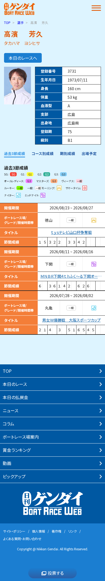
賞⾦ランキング (16, 450)
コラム (8, 423)
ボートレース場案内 (21, 437)
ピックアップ (14, 476)
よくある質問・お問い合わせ (22, 538)
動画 (7, 463)
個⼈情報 (38, 531)
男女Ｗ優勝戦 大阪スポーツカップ (71, 320)
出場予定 (89, 153)
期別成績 (67, 153)
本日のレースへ (23, 58)
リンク (72, 531)
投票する (56, 573)
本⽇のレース (15, 384)
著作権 (56, 531)
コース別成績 (43, 153)
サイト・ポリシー (14, 531)
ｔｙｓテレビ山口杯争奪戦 (71, 232)
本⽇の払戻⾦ (15, 397)
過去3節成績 (14, 153)
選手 (20, 22)
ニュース (10, 410)
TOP (7, 22)
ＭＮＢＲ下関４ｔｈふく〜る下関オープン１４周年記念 (72, 276)
